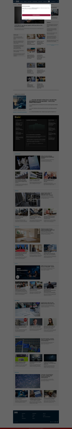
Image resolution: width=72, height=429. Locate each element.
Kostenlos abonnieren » (36, 15)
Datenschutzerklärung (27, 18)
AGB (32, 18)
